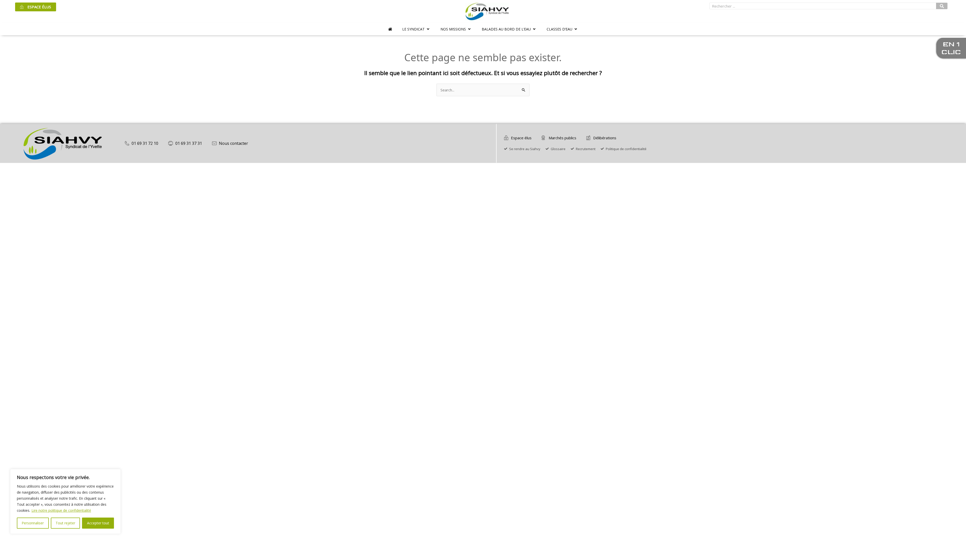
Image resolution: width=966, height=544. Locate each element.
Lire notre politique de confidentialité (61, 510)
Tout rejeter (65, 523)
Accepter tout (98, 523)
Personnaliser (33, 523)
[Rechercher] (942, 6)
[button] (416, 29)
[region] (65, 501)
